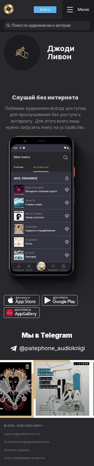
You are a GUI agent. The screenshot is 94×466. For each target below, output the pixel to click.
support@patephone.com (22, 434)
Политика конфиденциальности (26, 442)
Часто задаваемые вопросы (24, 458)
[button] (45, 9)
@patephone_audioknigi (52, 348)
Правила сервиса (16, 450)
